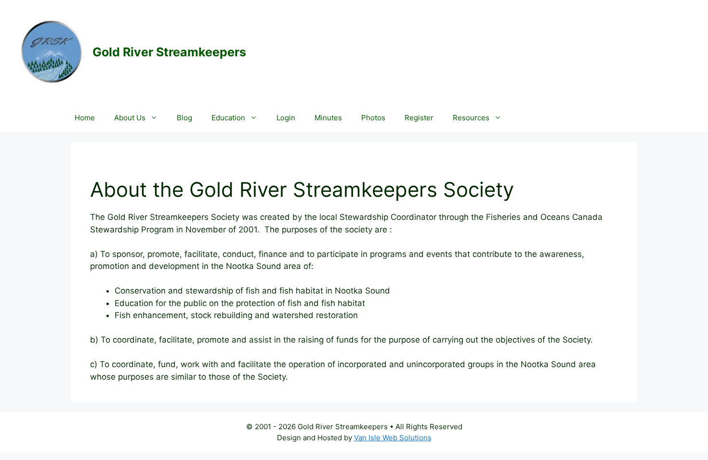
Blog (184, 117)
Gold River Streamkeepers (169, 52)
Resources (471, 117)
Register (419, 117)
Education (228, 117)
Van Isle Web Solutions (393, 437)
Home (85, 117)
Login (285, 117)
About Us (129, 117)
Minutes (328, 117)
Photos (373, 117)
